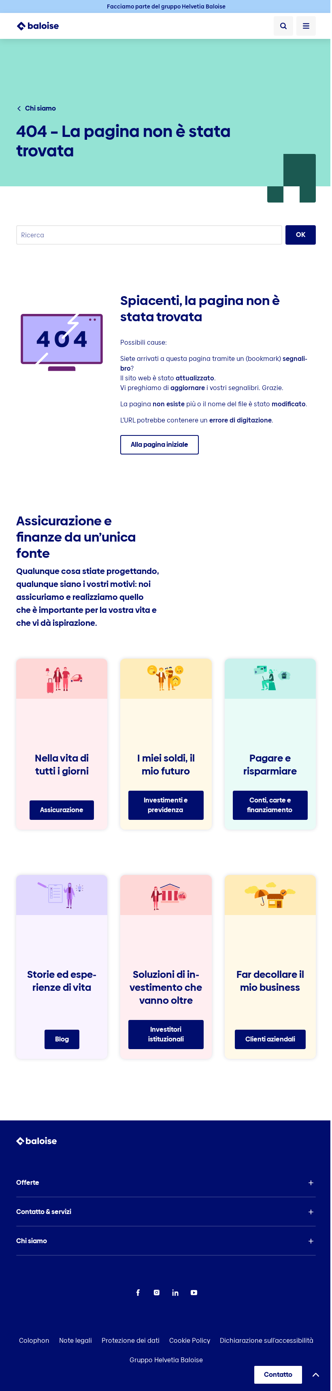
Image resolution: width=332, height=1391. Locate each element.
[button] (166, 1182)
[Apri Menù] (306, 26)
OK (300, 234)
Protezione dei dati (131, 1340)
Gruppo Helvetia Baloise (166, 1360)
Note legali (75, 1340)
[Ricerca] (283, 26)
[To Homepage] (42, 25)
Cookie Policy (189, 1340)
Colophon (34, 1340)
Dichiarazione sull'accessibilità (266, 1340)
